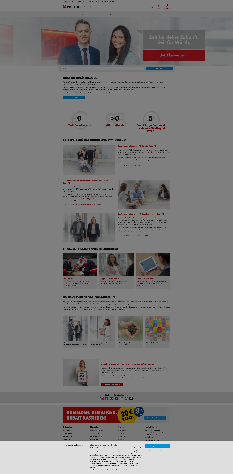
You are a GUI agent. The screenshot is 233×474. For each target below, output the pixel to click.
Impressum (119, 469)
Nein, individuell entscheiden (157, 451)
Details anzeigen (95, 469)
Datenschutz (104, 469)
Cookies (112, 469)
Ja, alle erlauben (157, 446)
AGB (125, 469)
